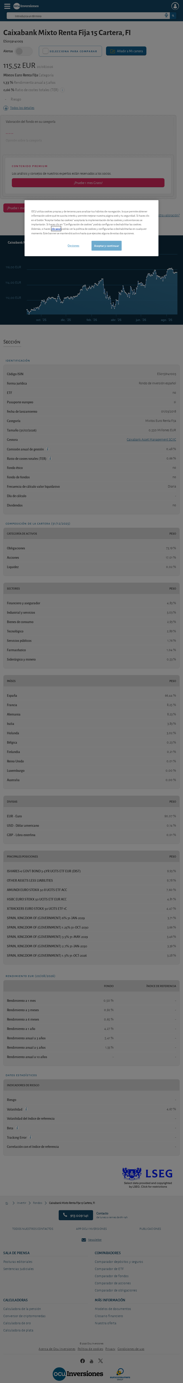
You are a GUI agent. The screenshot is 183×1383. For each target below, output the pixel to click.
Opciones (73, 245)
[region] (91, 228)
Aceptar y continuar (106, 245)
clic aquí (56, 228)
